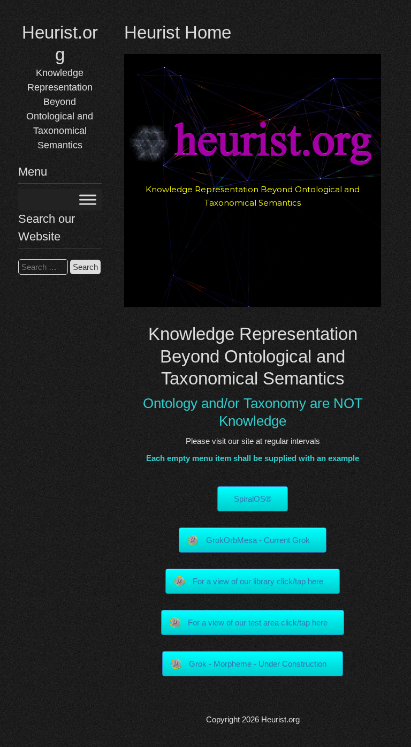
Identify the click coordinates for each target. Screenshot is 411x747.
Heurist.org (280, 719)
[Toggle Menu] (87, 200)
